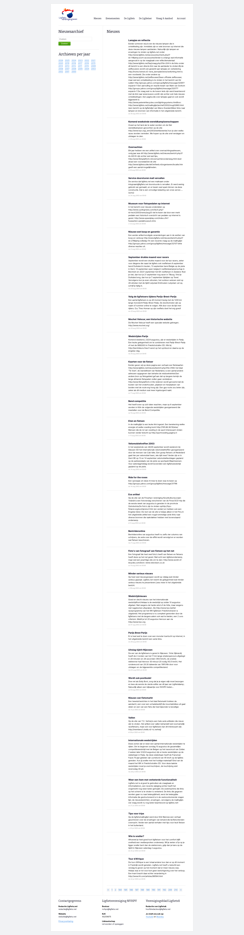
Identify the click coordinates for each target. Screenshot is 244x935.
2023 (80, 60)
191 (158, 890)
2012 (74, 66)
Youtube (149, 917)
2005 (80, 69)
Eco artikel (134, 494)
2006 (74, 69)
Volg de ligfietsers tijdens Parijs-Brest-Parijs (152, 296)
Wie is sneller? (136, 836)
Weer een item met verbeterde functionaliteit (152, 779)
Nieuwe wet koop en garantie (144, 231)
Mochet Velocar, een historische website (150, 319)
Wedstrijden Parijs (138, 336)
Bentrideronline (136, 531)
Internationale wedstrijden (142, 740)
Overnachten (135, 147)
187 (136, 890)
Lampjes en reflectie (139, 40)
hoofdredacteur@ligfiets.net (158, 909)
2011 (80, 66)
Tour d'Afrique (136, 858)
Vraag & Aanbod (164, 18)
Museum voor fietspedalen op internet (149, 203)
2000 (74, 71)
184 (120, 890)
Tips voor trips (136, 813)
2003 (93, 69)
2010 (87, 66)
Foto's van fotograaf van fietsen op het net (151, 551)
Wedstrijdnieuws (137, 596)
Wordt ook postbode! (139, 678)
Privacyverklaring (65, 921)
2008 (60, 69)
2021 (93, 60)
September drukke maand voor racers (148, 257)
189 (147, 890)
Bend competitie (137, 401)
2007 (67, 69)
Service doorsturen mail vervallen (146, 178)
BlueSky (160, 917)
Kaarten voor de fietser (140, 361)
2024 (74, 60)
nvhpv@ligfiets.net (110, 909)
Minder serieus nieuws (140, 573)
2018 (74, 63)
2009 (93, 66)
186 (131, 890)
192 (164, 890)
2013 (67, 66)
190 (153, 890)
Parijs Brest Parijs (137, 632)
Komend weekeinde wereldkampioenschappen (153, 121)
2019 (67, 63)
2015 (93, 63)
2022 (87, 60)
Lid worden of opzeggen (113, 924)
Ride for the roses (137, 477)
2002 (60, 71)
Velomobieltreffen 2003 (141, 443)
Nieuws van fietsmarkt (140, 697)
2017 (80, 63)
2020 (60, 63)
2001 (67, 71)
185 (125, 890)
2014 (60, 66)
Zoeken (64, 43)
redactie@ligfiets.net (67, 909)
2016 (87, 63)
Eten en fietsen (136, 421)
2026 (60, 60)
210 (175, 890)
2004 (87, 69)
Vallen (131, 717)
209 (170, 890)
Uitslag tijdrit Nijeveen (140, 649)
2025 (67, 60)
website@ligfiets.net (67, 917)
